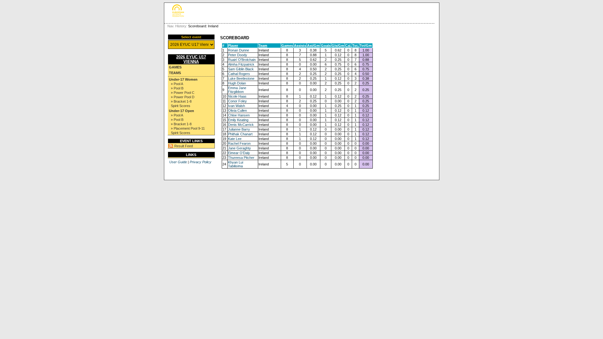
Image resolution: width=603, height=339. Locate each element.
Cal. (348, 45)
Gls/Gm (338, 45)
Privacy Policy (200, 162)
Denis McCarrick (241, 124)
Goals (326, 45)
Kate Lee (235, 139)
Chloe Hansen (239, 115)
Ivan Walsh (236, 106)
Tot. (355, 45)
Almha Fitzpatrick (241, 64)
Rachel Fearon (239, 143)
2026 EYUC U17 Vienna (191, 59)
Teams (175, 73)
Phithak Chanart (240, 134)
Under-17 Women (183, 79)
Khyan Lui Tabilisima (235, 164)
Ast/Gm (313, 45)
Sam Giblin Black (241, 69)
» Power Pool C (182, 92)
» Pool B (177, 88)
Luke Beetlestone (241, 78)
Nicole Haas (237, 96)
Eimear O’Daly (239, 153)
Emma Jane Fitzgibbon (237, 90)
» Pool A (177, 84)
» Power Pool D (182, 97)
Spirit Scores (180, 106)
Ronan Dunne (238, 50)
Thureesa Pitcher (241, 157)
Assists (300, 45)
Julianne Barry (239, 129)
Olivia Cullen (237, 110)
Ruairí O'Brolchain (242, 60)
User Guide (178, 162)
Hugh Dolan (237, 83)
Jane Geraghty (239, 148)
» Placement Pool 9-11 (188, 128)
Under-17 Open (181, 111)
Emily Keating (238, 120)
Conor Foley (237, 101)
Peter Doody (237, 55)
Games (175, 67)
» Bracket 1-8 (181, 101)
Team (262, 45)
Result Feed (183, 146)
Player (233, 45)
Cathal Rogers (239, 74)
